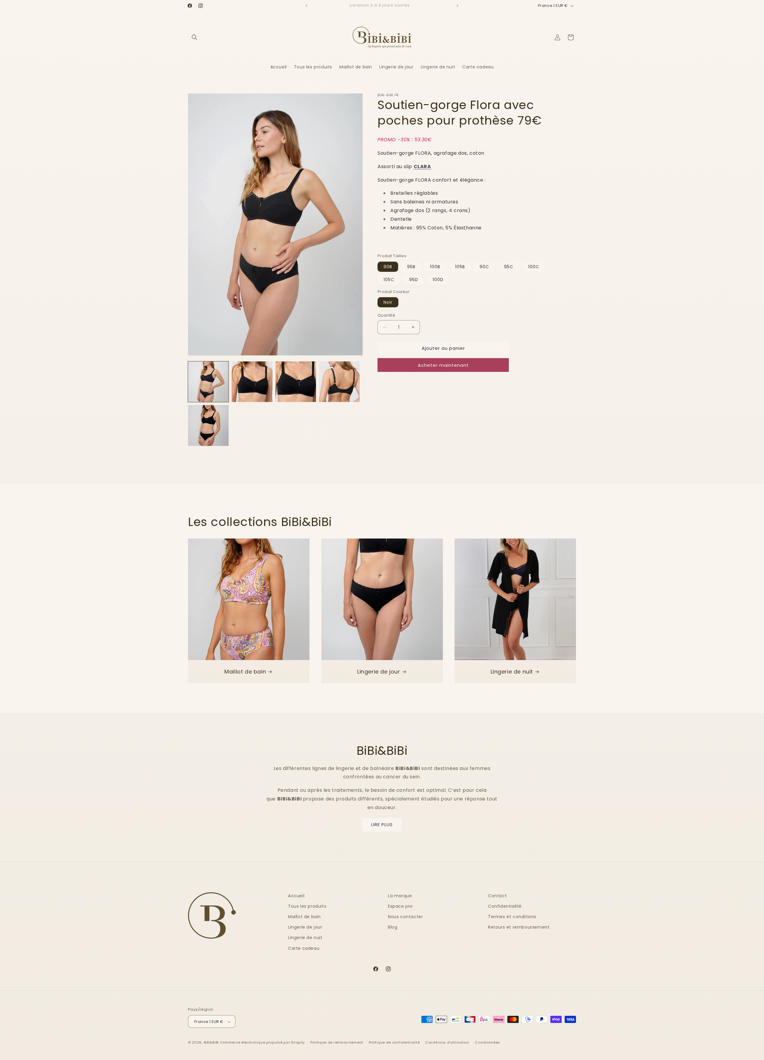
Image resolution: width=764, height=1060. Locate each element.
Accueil (296, 896)
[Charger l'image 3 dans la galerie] (295, 381)
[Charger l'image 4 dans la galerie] (339, 381)
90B (387, 266)
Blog (392, 927)
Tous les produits (307, 906)
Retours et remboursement (518, 927)
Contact (497, 896)
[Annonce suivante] (457, 5)
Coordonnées (487, 1042)
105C (388, 279)
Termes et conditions (512, 917)
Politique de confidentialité (394, 1042)
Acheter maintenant (443, 365)
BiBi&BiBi (211, 1042)
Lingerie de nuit (512, 671)
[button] (194, 37)
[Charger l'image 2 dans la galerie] (252, 381)
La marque (400, 896)
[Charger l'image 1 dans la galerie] (208, 381)
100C (533, 266)
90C (484, 266)
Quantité (386, 315)
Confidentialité (505, 906)
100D (438, 279)
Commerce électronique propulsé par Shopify (262, 1042)
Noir (387, 302)
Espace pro (400, 906)
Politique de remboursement (336, 1042)
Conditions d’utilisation (447, 1042)
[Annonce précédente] (306, 5)
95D (413, 279)
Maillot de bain (245, 671)
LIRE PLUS (382, 824)
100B (435, 266)
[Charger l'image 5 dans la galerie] (208, 425)
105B (460, 266)
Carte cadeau (303, 948)
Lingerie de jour (378, 671)
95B (411, 266)
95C (508, 266)
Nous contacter (405, 917)
